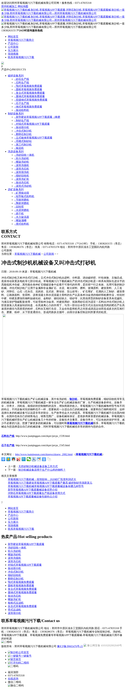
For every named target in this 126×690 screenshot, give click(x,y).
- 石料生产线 (21, 82)
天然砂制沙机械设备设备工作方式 (38, 466)
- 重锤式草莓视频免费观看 (29, 96)
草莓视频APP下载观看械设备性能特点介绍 (32, 496)
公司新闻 (13, 46)
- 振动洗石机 (21, 182)
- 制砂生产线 (21, 120)
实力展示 (13, 50)
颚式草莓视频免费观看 (21, 582)
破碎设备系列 (16, 75)
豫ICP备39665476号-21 (70, 646)
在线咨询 (13, 678)
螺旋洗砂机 (14, 554)
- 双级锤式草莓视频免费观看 (30, 99)
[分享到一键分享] (44, 459)
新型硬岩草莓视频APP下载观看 (26, 544)
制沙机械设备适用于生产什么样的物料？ (42, 469)
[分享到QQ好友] (13, 459)
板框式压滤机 (16, 602)
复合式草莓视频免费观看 (22, 589)
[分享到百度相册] (39, 459)
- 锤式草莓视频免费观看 (28, 106)
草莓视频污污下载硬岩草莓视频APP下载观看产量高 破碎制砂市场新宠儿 (50, 482)
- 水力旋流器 (21, 217)
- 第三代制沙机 (23, 144)
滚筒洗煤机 (14, 558)
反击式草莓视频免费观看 (22, 606)
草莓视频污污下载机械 (27, 253)
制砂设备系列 (16, 113)
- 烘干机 (19, 213)
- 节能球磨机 (21, 199)
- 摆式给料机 (21, 223)
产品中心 (13, 43)
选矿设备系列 (16, 189)
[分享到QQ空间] (8, 459)
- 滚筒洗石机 (21, 168)
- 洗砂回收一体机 (24, 154)
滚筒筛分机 (14, 613)
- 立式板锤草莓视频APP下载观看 (33, 137)
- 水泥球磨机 (21, 210)
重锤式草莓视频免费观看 (22, 592)
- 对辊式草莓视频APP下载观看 (32, 123)
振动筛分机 (14, 568)
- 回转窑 (19, 206)
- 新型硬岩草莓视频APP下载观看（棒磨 (37, 117)
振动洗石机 (14, 595)
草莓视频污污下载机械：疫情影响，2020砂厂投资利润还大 (42, 479)
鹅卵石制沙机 (16, 578)
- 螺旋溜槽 (20, 220)
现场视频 (13, 53)
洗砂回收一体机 (17, 547)
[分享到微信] (29, 459)
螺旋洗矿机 (14, 599)
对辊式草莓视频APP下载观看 (25, 564)
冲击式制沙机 (16, 571)
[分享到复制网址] (49, 459)
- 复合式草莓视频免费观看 (29, 92)
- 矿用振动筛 (21, 192)
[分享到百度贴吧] (34, 459)
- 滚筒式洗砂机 (23, 186)
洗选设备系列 (16, 151)
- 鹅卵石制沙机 (23, 134)
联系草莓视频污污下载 (21, 57)
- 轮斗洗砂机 (21, 158)
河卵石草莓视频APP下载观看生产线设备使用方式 (36, 493)
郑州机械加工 (9, 6)
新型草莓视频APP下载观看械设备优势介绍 (32, 489)
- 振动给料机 (21, 110)
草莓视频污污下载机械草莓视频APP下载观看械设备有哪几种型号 (46, 486)
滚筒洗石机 (14, 561)
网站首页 (13, 36)
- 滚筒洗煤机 (21, 165)
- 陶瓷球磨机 (21, 203)
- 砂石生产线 (21, 79)
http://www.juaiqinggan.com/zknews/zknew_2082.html (44, 454)
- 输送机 (19, 148)
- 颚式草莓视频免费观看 (28, 86)
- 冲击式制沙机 (23, 130)
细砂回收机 (14, 575)
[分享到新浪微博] (19, 459)
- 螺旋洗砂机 (21, 161)
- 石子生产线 (21, 103)
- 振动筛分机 (21, 127)
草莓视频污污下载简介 (21, 40)
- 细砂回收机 (21, 175)
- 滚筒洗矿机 (21, 179)
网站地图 (23, 6)
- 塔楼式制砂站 (23, 141)
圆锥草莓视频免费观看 (21, 585)
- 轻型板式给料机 (24, 196)
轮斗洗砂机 (14, 551)
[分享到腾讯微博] (24, 459)
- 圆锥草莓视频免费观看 (28, 89)
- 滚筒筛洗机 (21, 172)
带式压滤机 (14, 609)
